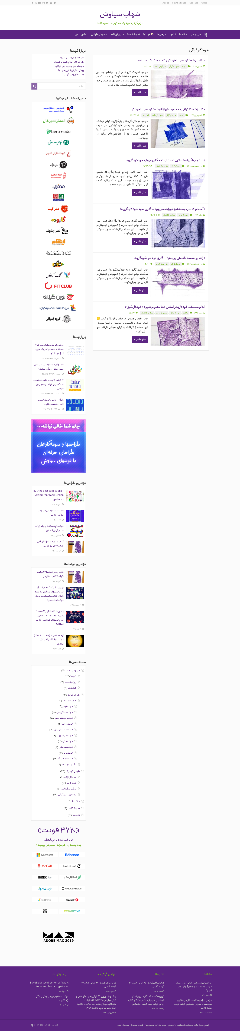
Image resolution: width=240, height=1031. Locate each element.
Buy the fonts (179, 3)
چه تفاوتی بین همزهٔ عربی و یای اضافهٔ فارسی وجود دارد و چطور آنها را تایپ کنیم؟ (194, 987)
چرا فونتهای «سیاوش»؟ (72, 58)
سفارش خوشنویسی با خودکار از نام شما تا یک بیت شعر (171, 61)
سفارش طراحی (99, 34)
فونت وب (68, 753)
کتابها (173, 34)
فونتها (146, 34)
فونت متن (67, 742)
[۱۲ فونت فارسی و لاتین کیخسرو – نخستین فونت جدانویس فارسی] (75, 385)
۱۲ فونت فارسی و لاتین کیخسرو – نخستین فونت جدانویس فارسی (48, 384)
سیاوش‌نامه (117, 34)
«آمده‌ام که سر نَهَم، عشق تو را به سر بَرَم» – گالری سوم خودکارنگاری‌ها (162, 209)
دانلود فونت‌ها (69, 765)
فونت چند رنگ (65, 759)
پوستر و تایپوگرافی (67, 795)
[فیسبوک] (33, 3)
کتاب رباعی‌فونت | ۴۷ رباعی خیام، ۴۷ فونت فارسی (50, 544)
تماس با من (81, 34)
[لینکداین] (50, 3)
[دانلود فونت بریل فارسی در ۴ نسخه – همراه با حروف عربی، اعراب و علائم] (75, 350)
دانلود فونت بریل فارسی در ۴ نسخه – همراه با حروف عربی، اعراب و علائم (49, 349)
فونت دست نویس (63, 730)
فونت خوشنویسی (63, 718)
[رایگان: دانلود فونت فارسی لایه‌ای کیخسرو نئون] (75, 405)
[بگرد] (34, 86)
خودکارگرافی (174, 66)
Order (204, 3)
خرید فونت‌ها (69, 701)
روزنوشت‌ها (70, 682)
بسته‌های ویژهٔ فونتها (73, 75)
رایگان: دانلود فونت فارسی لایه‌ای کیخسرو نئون (50, 402)
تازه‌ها (184, 66)
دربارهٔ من (195, 34)
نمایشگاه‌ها (133, 34)
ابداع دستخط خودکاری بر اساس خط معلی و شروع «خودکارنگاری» (165, 307)
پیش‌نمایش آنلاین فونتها (71, 71)
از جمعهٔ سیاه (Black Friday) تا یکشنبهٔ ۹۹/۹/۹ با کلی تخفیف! (49, 640)
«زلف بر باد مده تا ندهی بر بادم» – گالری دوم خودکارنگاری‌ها (169, 258)
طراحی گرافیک (162, 166)
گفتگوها (72, 688)
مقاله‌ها (183, 34)
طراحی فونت (73, 695)
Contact (193, 3)
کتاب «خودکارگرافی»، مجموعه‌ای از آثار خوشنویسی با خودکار (168, 109)
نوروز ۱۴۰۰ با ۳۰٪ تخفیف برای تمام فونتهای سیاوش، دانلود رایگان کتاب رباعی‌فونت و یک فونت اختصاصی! (49, 594)
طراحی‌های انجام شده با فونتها (69, 62)
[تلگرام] (54, 3)
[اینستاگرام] (43, 3)
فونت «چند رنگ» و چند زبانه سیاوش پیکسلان (49, 528)
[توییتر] (47, 3)
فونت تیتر (68, 707)
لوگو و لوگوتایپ (68, 789)
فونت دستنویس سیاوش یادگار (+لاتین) (51, 513)
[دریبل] (35, 3)
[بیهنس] (39, 3)
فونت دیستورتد (65, 736)
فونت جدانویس (64, 712)
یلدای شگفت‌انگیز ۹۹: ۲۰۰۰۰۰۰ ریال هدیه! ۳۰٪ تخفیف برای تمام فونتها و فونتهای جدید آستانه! (49, 618)
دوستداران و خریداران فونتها (69, 66)
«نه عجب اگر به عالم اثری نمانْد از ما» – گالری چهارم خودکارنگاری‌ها (165, 160)
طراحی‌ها (161, 34)
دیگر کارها (71, 783)
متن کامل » (140, 93)
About (166, 3)
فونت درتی (67, 724)
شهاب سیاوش (120, 15)
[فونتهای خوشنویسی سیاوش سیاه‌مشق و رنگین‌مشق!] (75, 370)
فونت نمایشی (66, 747)
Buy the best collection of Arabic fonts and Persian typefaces (49, 495)
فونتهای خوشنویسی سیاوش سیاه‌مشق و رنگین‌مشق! (49, 367)
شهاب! (205, 34)
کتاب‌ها (146, 115)
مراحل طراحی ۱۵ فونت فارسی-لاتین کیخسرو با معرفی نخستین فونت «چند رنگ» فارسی (193, 1004)
